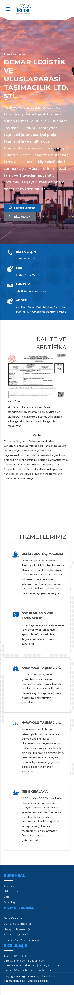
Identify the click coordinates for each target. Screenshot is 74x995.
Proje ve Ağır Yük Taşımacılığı (21, 939)
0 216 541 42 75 (22, 955)
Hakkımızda (11, 891)
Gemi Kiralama (13, 918)
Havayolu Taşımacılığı (17, 929)
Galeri (7, 896)
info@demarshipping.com (30, 960)
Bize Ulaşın (10, 902)
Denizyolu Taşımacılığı (17, 923)
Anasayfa (9, 885)
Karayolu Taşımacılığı (16, 934)
